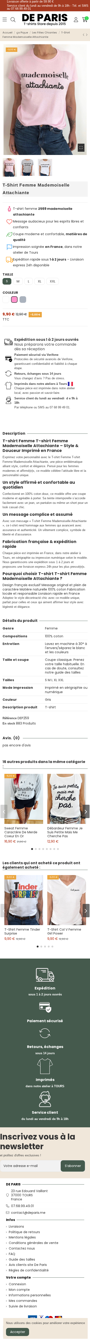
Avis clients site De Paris (28, 1265)
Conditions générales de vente (33, 1243)
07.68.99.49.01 (22, 1206)
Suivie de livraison (23, 1306)
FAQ (12, 1254)
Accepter (17, 1332)
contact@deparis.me (28, 1212)
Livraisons (16, 1226)
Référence (10, 718)
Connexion (17, 1284)
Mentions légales (22, 1237)
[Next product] (87, 35)
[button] (32, 849)
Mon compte (19, 1290)
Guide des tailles (22, 1259)
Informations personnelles (30, 1295)
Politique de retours (24, 1232)
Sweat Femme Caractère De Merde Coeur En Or (20, 832)
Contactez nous (22, 1248)
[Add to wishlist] (20, 822)
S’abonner (73, 1166)
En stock (9, 723)
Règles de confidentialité (29, 1270)
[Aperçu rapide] (27, 822)
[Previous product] (84, 35)
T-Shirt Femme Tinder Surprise (22, 931)
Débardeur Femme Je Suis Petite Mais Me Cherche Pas (65, 832)
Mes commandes (23, 1301)
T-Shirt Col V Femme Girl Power (64, 931)
